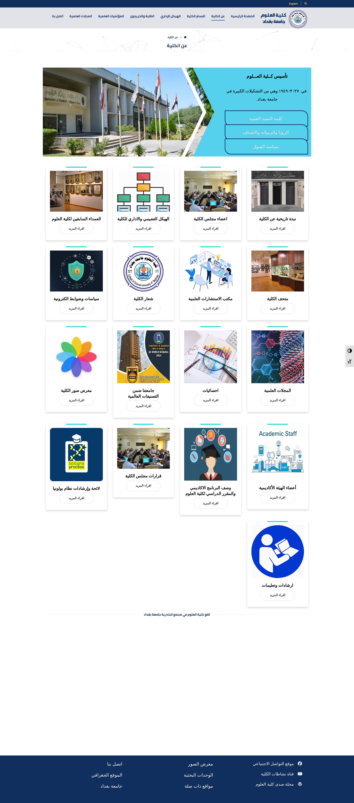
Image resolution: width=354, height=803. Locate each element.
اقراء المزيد (76, 228)
